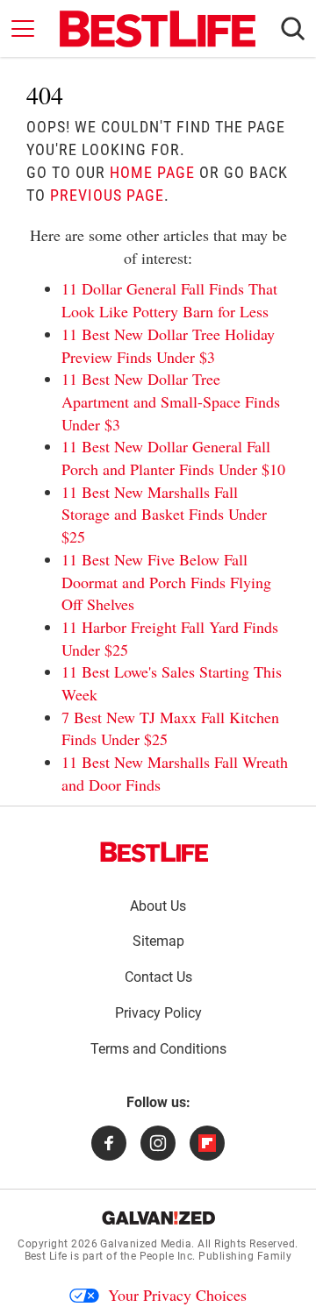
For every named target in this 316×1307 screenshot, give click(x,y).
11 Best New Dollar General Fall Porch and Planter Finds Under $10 (173, 457)
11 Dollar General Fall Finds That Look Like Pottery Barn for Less (169, 300)
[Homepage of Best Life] (154, 852)
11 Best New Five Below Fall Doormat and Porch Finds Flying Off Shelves (166, 581)
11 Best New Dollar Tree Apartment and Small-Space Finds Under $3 (170, 401)
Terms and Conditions (158, 1049)
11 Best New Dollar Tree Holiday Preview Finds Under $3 (168, 345)
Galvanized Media (145, 1244)
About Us (158, 906)
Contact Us (158, 977)
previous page (107, 195)
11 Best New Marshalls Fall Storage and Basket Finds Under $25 (164, 514)
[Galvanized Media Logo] (158, 1218)
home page (152, 172)
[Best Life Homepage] (157, 29)
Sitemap (158, 941)
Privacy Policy (158, 1013)
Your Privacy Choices (177, 1294)
